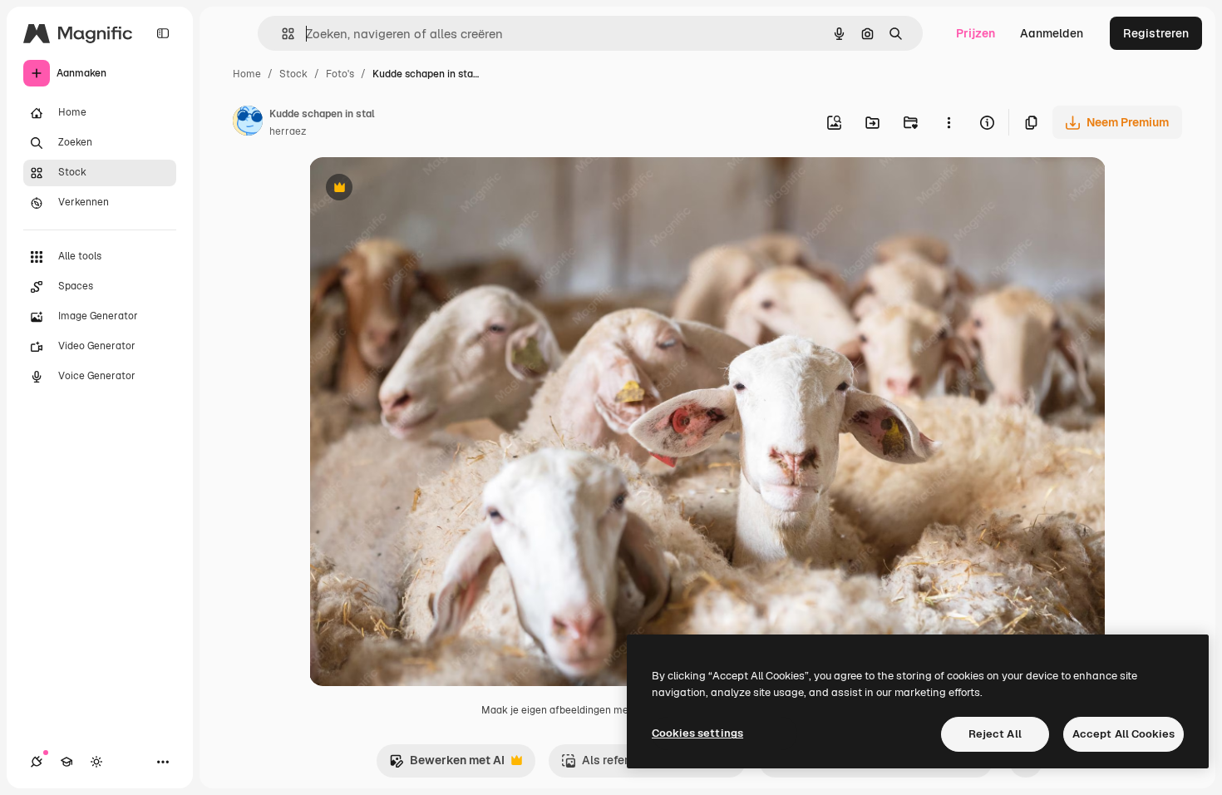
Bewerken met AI (447, 765)
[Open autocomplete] (281, 33)
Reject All (995, 734)
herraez (287, 131)
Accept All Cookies (1123, 734)
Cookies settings (697, 733)
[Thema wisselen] (96, 761)
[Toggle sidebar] (163, 33)
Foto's (340, 74)
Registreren (1156, 33)
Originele (418, 189)
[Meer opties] (948, 122)
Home (247, 74)
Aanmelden (1051, 33)
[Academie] (66, 761)
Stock (293, 74)
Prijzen (975, 33)
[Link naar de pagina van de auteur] (248, 123)
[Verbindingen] (36, 761)
